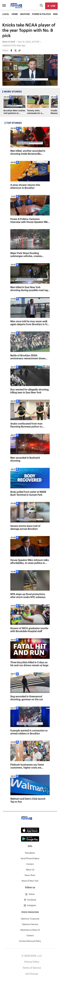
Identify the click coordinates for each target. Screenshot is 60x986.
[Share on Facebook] (11, 50)
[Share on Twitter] (15, 50)
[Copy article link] (19, 50)
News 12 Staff (8, 42)
